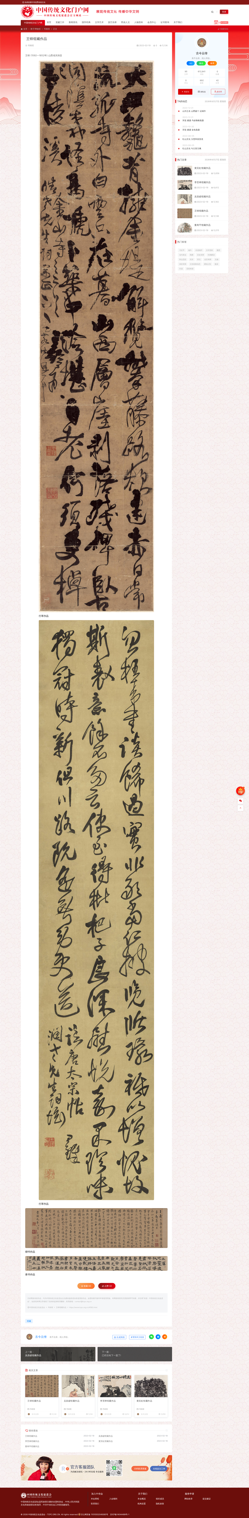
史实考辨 (207, 259)
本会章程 (95, 1498)
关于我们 (178, 22)
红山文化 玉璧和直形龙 (192, 139)
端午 (190, 250)
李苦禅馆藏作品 (108, 1400)
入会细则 (113, 1498)
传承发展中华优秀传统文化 (34, 2)
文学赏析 (209, 250)
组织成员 (160, 1498)
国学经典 (86, 22)
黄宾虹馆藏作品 (144, 1400)
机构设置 (142, 1503)
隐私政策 (160, 1503)
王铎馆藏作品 (34, 1400)
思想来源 (189, 269)
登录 (224, 12)
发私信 (203, 92)
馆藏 (29, 1321)
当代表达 (182, 255)
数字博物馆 (36, 29)
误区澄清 (182, 264)
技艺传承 (112, 22)
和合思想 (182, 259)
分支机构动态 (195, 264)
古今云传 (41, 1336)
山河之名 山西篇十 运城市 (194, 111)
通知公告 (207, 264)
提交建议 (207, 1498)
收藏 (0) (87, 1286)
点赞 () (108, 1286)
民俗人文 (125, 22)
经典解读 (211, 255)
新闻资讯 (73, 22)
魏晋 (218, 250)
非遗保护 (198, 250)
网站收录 (188, 1498)
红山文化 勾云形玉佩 (191, 148)
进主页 (219, 91)
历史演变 (200, 255)
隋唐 (191, 255)
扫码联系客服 (140, 1468)
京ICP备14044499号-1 (119, 1514)
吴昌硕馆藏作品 (33, 1355)
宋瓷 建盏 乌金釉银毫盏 (193, 120)
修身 (216, 264)
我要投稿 (224, 29)
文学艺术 (99, 22)
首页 (49, 22)
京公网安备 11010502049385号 (94, 1514)
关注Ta (186, 92)
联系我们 (95, 1503)
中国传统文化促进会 (37, 1307)
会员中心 (151, 22)
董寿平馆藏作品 (32, 1446)
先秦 (216, 259)
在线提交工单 (159, 1468)
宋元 (199, 259)
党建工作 (60, 22)
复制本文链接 (138, 1337)
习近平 (181, 250)
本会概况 (142, 1498)
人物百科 (138, 22)
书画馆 (47, 29)
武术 (191, 259)
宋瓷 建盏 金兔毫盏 (191, 129)
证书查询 (165, 22)
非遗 (181, 269)
